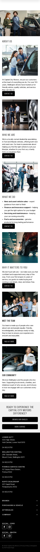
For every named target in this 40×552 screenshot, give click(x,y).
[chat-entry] (34, 544)
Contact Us (8, 93)
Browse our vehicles (20, 419)
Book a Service (20, 426)
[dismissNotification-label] (35, 531)
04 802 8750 (7, 447)
